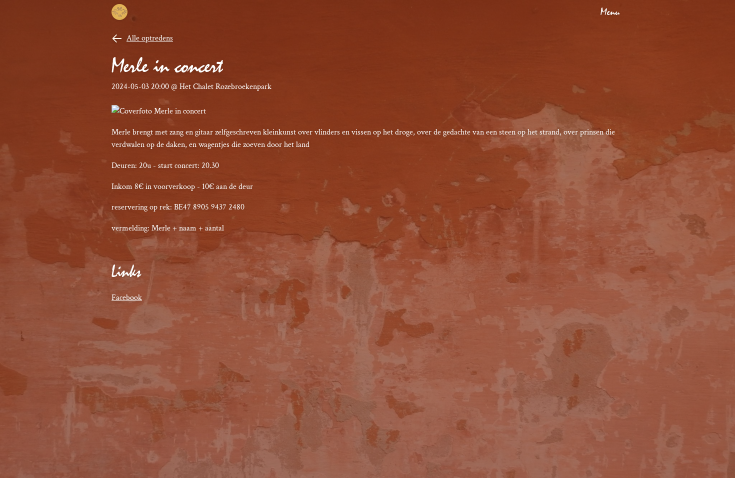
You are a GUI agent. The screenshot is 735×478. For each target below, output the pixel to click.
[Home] (120, 12)
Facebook (127, 297)
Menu (610, 12)
